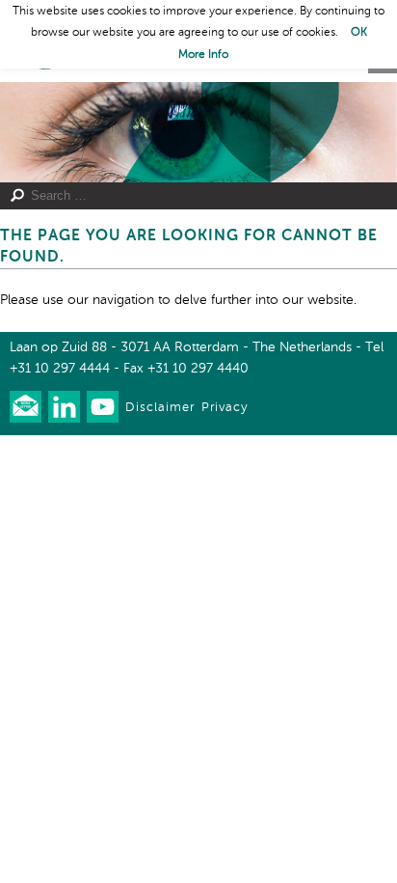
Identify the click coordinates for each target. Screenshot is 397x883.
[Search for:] (189, 196)
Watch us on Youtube (103, 407)
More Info (203, 55)
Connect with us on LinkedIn (64, 407)
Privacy (224, 407)
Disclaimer (160, 407)
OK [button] (359, 33)
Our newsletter (25, 407)
